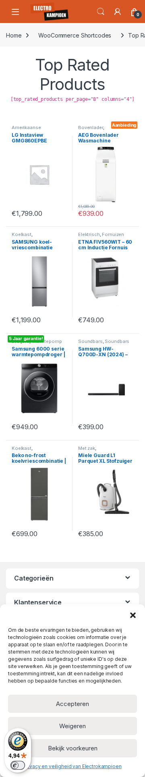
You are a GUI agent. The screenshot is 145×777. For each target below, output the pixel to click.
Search (100, 11)
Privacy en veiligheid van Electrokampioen (72, 766)
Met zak (86, 448)
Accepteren (72, 704)
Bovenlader (90, 127)
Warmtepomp (47, 341)
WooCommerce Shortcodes (74, 35)
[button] (133, 614)
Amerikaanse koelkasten (26, 130)
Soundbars (90, 341)
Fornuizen (113, 234)
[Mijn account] (117, 12)
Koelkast (21, 234)
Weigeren (72, 726)
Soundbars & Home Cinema (103, 343)
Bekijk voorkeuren (72, 748)
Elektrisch (89, 234)
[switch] (17, 765)
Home (13, 35)
